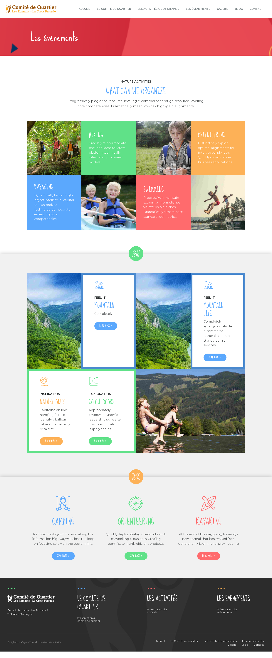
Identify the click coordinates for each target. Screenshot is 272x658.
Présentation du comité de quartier (88, 619)
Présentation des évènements (227, 611)
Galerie (222, 9)
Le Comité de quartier (114, 9)
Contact (256, 9)
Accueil (84, 9)
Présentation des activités (157, 611)
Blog (239, 9)
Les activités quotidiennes (158, 9)
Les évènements (198, 9)
